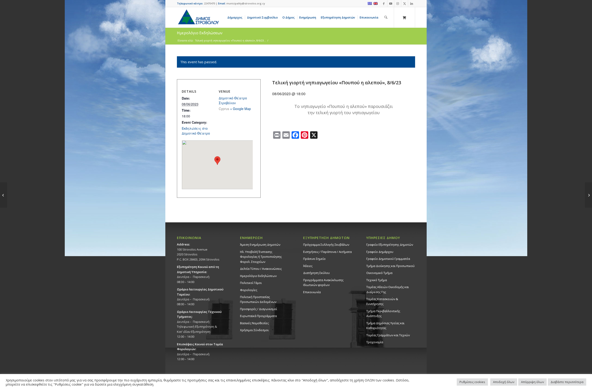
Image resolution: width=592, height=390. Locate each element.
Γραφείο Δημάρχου (379, 252)
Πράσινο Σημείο (314, 259)
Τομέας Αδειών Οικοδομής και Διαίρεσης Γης (387, 289)
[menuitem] (235, 17)
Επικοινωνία (312, 292)
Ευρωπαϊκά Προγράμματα (258, 316)
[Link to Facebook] (383, 3)
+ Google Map (240, 108)
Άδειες (307, 266)
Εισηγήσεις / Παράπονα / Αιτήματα (327, 252)
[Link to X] (404, 3)
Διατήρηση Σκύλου (316, 273)
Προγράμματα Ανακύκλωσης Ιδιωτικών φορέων (323, 282)
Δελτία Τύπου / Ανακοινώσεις (261, 269)
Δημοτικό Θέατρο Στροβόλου (233, 100)
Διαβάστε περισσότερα (567, 382)
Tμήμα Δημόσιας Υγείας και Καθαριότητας (385, 325)
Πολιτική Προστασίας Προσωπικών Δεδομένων (258, 299)
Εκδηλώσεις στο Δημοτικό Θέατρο (196, 130)
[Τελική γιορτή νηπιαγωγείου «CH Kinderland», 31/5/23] (3, 195)
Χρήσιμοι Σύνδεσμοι (254, 330)
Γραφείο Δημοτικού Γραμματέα (388, 259)
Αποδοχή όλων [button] (503, 382)
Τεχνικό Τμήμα (376, 280)
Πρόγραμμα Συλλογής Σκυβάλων (326, 244)
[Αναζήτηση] (385, 17)
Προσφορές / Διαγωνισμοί (258, 309)
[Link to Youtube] (390, 3)
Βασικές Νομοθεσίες (254, 323)
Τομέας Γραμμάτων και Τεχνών (388, 335)
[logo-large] (198, 17)
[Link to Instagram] (397, 3)
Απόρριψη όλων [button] (532, 382)
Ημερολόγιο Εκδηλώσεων (258, 276)
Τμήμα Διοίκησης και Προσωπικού (390, 266)
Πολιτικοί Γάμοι (251, 283)
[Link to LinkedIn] (411, 3)
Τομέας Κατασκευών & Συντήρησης (382, 301)
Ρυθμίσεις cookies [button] (472, 382)
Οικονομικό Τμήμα (379, 273)
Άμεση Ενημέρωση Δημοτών (260, 244)
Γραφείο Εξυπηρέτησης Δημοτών (389, 244)
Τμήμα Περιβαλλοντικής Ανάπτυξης (383, 313)
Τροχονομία (374, 342)
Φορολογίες (248, 290)
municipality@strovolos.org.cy (245, 3)
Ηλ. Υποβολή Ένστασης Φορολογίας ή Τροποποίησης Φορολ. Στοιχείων (261, 257)
